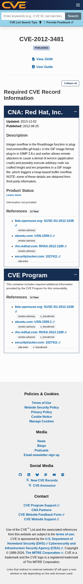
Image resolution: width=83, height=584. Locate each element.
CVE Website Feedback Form (40, 514)
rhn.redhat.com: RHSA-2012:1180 (39, 246)
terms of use (65, 534)
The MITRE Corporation (43, 552)
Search (73, 16)
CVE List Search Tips (23, 22)
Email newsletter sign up (41, 455)
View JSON (44, 59)
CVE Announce (44, 485)
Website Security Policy (41, 407)
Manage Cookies (41, 421)
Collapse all (70, 83)
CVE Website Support (40, 519)
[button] (78, 5)
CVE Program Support (40, 505)
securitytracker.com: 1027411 (36, 256)
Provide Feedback (59, 22)
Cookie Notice (41, 416)
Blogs (41, 445)
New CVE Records (44, 480)
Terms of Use (41, 402)
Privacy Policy (41, 412)
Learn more (13, 194)
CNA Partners (41, 510)
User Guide (44, 67)
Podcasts (41, 450)
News (41, 441)
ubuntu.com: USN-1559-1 (34, 235)
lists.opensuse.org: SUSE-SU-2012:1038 (44, 220)
